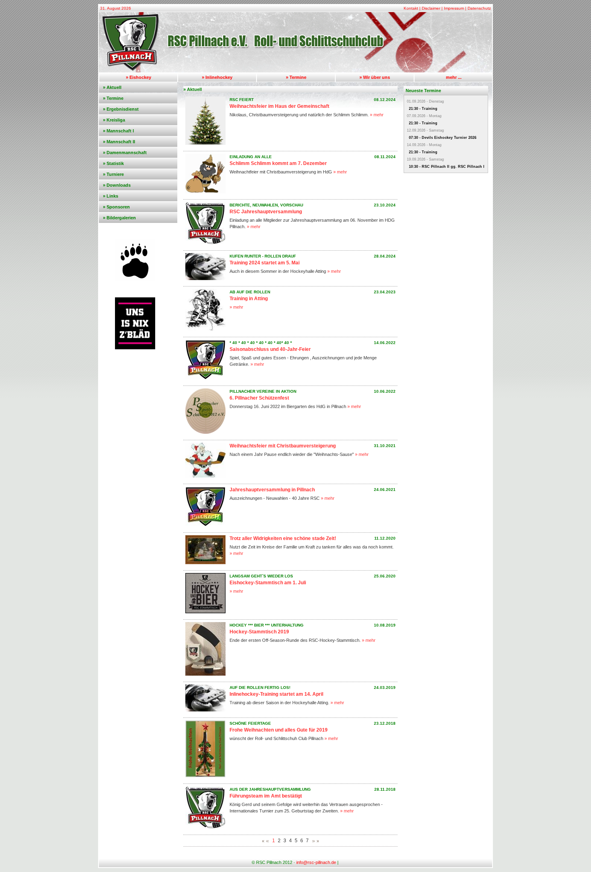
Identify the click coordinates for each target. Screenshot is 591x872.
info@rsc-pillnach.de (316, 862)
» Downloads (117, 185)
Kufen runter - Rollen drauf (263, 256)
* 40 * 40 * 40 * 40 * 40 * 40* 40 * (261, 342)
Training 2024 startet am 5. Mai (265, 263)
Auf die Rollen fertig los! (260, 687)
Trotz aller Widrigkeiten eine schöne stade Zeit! (283, 538)
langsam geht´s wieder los (261, 576)
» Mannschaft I (118, 130)
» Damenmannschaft (125, 152)
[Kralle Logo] (135, 279)
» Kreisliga (114, 120)
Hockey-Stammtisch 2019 (259, 632)
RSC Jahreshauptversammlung (266, 211)
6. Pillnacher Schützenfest (259, 398)
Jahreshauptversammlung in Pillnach (272, 490)
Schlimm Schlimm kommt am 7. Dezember (278, 163)
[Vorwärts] (314, 841)
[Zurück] (267, 841)
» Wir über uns (374, 77)
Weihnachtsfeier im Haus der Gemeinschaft (279, 106)
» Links (110, 196)
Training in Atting (249, 298)
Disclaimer (431, 8)
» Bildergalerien (119, 217)
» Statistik (113, 163)
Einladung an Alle (251, 157)
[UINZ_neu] (135, 347)
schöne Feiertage (250, 723)
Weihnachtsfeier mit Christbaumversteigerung (283, 446)
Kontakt (411, 8)
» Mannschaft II (119, 141)
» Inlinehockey (217, 77)
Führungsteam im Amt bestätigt (266, 796)
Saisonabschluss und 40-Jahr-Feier (270, 349)
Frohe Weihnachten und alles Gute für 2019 (279, 730)
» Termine (296, 77)
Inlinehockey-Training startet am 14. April (276, 694)
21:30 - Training (423, 109)
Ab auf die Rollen (250, 292)
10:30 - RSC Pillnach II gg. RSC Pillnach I (446, 167)
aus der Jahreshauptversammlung (270, 789)
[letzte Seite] (318, 841)
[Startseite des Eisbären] (295, 70)
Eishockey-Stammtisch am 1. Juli (268, 582)
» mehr (377, 114)
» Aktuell (112, 87)
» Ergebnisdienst (121, 109)
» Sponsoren (116, 206)
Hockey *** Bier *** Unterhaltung (267, 625)
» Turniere (113, 174)
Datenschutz (479, 8)
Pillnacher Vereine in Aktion (263, 391)
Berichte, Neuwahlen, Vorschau (266, 205)
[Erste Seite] (263, 841)
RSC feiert (242, 99)
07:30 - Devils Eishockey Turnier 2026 (442, 138)
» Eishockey (138, 77)
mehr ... (454, 77)
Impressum (454, 8)
